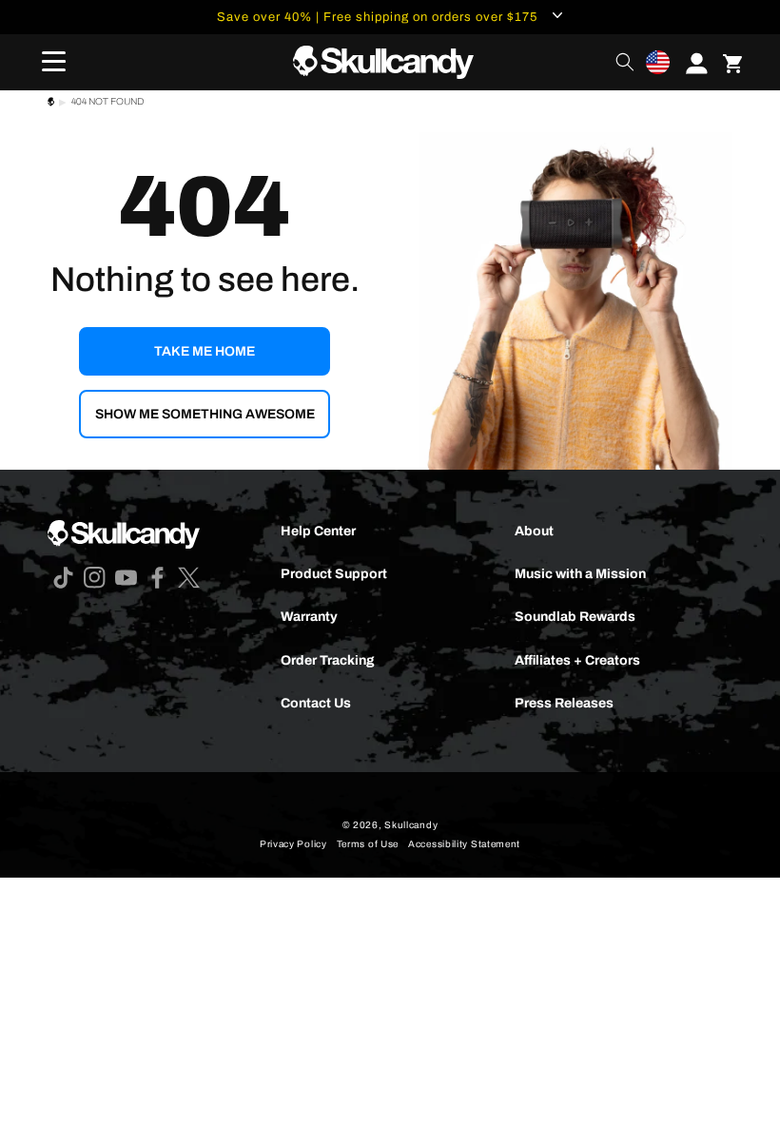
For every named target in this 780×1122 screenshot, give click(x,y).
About (534, 531)
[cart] (732, 62)
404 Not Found (107, 101)
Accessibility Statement (464, 844)
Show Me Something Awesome (205, 414)
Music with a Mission (580, 574)
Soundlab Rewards (575, 616)
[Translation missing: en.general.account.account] (691, 62)
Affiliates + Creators (577, 660)
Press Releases (564, 703)
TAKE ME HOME (204, 351)
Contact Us (316, 703)
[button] (658, 62)
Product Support (334, 574)
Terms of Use (368, 844)
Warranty (309, 616)
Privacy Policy (293, 844)
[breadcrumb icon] (51, 104)
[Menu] (47, 61)
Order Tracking (328, 660)
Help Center (318, 531)
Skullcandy (411, 825)
